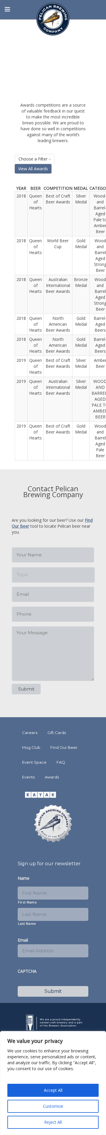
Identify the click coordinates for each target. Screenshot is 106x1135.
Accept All (53, 1090)
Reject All (53, 1122)
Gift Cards (56, 732)
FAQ (61, 762)
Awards (52, 777)
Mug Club (31, 747)
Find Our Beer (63, 747)
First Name (27, 902)
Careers (29, 732)
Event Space (34, 762)
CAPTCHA (27, 971)
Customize (53, 1106)
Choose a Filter (34, 159)
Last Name (27, 923)
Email (23, 940)
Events (28, 777)
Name (23, 878)
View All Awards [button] (33, 168)
